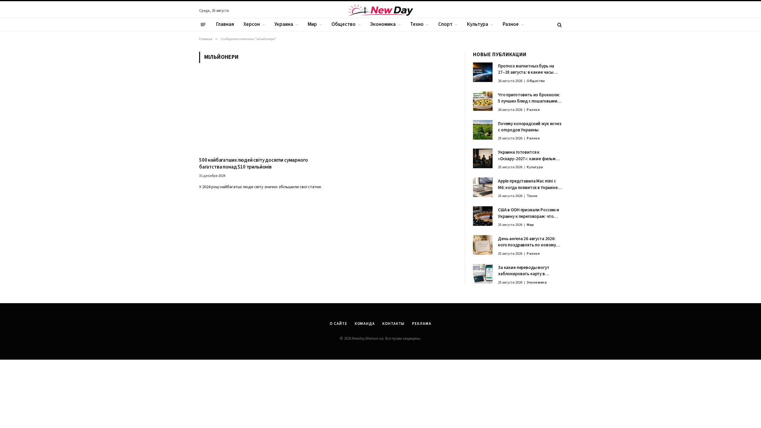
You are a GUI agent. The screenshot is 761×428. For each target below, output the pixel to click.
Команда (365, 323)
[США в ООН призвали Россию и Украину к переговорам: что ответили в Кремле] (483, 216)
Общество (343, 24)
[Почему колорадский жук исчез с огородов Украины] (483, 130)
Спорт (445, 24)
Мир (312, 24)
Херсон (251, 24)
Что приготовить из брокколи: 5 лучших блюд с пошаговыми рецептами (529, 98)
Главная (225, 24)
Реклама (421, 323)
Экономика (383, 24)
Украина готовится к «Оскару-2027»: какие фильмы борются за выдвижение (528, 155)
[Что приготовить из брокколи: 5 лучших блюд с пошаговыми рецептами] (483, 101)
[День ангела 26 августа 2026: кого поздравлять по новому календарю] (483, 245)
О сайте (338, 323)
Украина (283, 24)
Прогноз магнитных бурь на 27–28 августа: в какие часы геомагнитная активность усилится (526, 69)
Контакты (393, 323)
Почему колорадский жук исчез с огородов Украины (530, 127)
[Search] (559, 24)
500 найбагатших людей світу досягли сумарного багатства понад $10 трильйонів (253, 164)
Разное (511, 24)
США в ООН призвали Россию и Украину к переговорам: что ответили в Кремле (528, 213)
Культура (477, 24)
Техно (417, 24)
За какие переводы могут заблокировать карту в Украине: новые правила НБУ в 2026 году (528, 271)
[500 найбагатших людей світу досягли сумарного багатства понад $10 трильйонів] (261, 113)
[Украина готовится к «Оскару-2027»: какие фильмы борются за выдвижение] (483, 158)
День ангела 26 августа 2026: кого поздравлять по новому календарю (527, 242)
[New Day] (380, 11)
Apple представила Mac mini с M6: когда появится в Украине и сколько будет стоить (529, 184)
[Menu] (203, 25)
